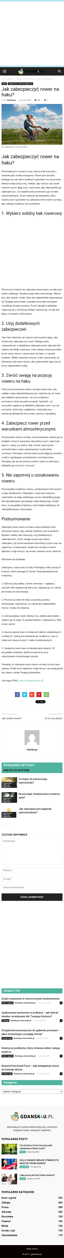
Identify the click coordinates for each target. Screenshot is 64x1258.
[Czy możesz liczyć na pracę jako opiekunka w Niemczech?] (9, 1149)
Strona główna (8, 78)
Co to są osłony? (53, 718)
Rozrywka (24, 1167)
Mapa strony (32, 1248)
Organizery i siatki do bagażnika (20, 84)
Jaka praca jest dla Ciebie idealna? (37, 1175)
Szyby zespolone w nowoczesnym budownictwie (31, 998)
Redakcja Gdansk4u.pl (25, 1003)
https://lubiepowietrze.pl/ (31, 680)
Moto (4, 84)
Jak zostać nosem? (12, 718)
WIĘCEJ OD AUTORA (16, 770)
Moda (5, 1225)
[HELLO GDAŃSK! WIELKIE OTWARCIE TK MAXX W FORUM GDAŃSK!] (9, 1164)
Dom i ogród (7, 1003)
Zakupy (5, 1020)
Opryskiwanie (9, 1235)
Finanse (6, 1221)
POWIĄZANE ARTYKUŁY (19, 765)
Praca (23, 1152)
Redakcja (11, 100)
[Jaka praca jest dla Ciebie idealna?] (9, 1179)
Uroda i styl (6, 1038)
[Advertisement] (32, 34)
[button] (59, 71)
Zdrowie (6, 1211)
